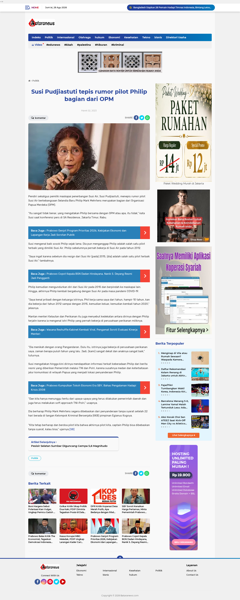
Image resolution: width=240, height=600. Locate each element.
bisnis (158, 37)
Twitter (58, 586)
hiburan (102, 44)
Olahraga (85, 37)
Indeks (36, 37)
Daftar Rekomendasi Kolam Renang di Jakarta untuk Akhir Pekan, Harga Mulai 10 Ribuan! (174, 372)
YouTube (65, 586)
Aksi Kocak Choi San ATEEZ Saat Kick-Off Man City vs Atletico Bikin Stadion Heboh (173, 420)
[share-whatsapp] (147, 117)
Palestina (85, 44)
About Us (191, 570)
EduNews (54, 44)
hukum (99, 37)
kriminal (118, 44)
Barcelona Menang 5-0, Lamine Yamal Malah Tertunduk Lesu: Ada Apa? (175, 404)
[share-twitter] (141, 117)
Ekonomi (114, 37)
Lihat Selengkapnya (183, 435)
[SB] (71, 429)
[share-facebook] (136, 117)
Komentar (40, 118)
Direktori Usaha (176, 37)
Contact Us (192, 574)
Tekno (146, 37)
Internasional (65, 37)
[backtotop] (120, 559)
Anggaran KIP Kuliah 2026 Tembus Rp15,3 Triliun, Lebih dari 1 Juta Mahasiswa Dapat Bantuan (172, 7)
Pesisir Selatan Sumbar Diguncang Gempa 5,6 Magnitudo (69, 446)
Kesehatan (131, 37)
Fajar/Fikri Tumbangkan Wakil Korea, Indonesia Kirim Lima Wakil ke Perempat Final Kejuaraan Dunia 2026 (174, 388)
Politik (49, 37)
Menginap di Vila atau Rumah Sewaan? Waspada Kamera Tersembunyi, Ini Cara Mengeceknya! (174, 356)
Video (38, 44)
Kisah (69, 44)
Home (35, 7)
